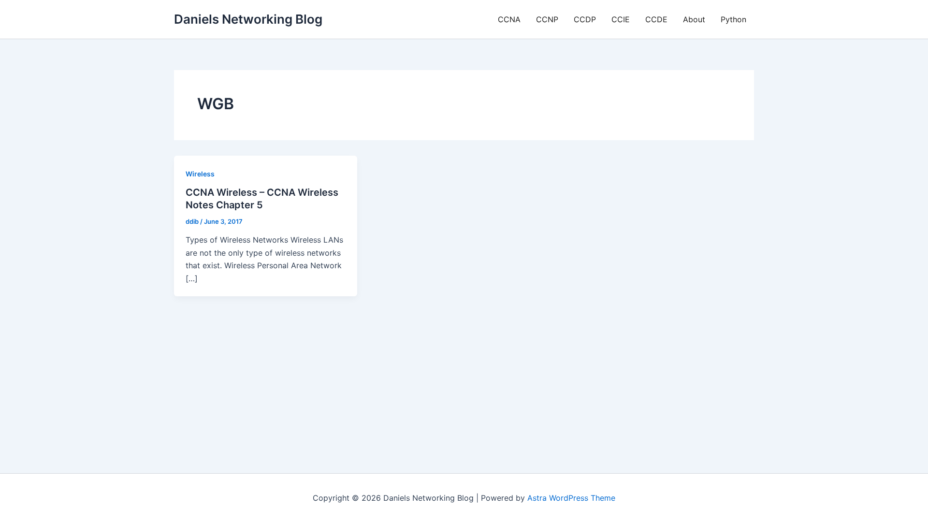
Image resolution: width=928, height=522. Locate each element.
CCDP (585, 19)
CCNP (547, 19)
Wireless (200, 174)
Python (733, 19)
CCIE (620, 19)
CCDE (656, 19)
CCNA (509, 19)
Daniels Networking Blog (248, 19)
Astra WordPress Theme (571, 498)
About (694, 19)
